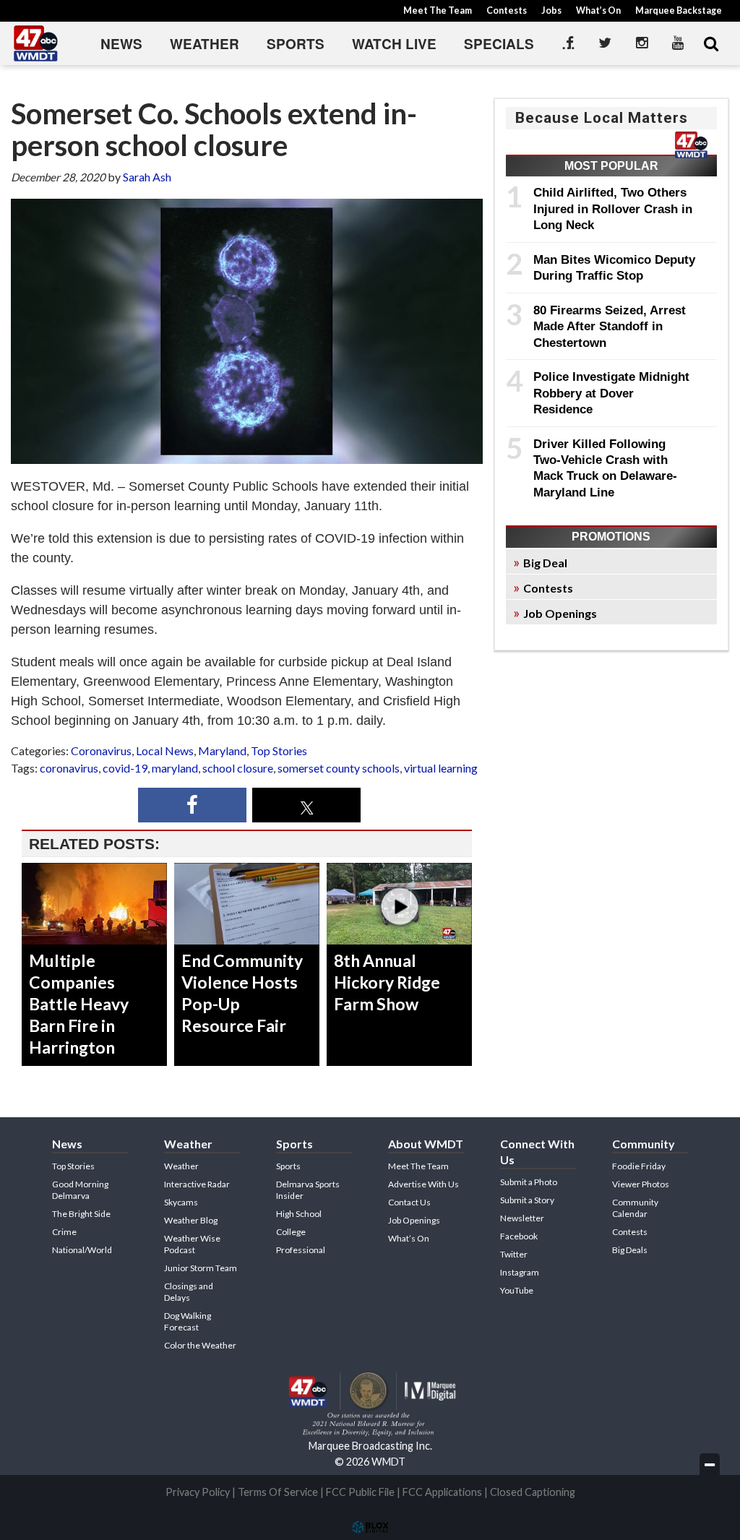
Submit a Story (527, 1200)
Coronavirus (101, 750)
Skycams (181, 1202)
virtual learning (441, 768)
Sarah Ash (147, 177)
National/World (82, 1249)
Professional (300, 1249)
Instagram (519, 1272)
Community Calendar (635, 1208)
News (121, 43)
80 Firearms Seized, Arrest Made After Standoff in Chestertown (609, 326)
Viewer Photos (640, 1184)
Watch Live (394, 43)
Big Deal (545, 562)
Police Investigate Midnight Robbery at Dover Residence (611, 392)
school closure (237, 768)
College (291, 1231)
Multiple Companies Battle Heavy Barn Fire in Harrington (79, 1003)
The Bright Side (81, 1213)
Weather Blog (191, 1220)
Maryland (222, 750)
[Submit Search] (711, 43)
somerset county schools (339, 768)
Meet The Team (437, 10)
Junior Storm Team (200, 1267)
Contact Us (409, 1202)
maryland (175, 768)
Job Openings (560, 613)
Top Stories (279, 750)
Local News (165, 750)
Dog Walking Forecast (187, 1321)
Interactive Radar (197, 1184)
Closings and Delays (188, 1292)
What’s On (598, 10)
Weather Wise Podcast (192, 1244)
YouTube (516, 1290)
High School (299, 1213)
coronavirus (69, 768)
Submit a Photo (528, 1181)
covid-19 (125, 768)
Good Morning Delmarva (80, 1190)
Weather (204, 43)
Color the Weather (200, 1345)
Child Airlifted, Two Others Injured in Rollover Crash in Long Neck (612, 208)
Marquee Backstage (678, 10)
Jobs (551, 10)
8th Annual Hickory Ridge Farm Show (387, 982)
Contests (506, 10)
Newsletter (522, 1218)
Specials (499, 43)
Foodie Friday (639, 1166)
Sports (295, 43)
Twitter (514, 1254)
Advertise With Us (423, 1184)
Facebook (519, 1236)
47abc (36, 43)
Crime (64, 1231)
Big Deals (630, 1249)
